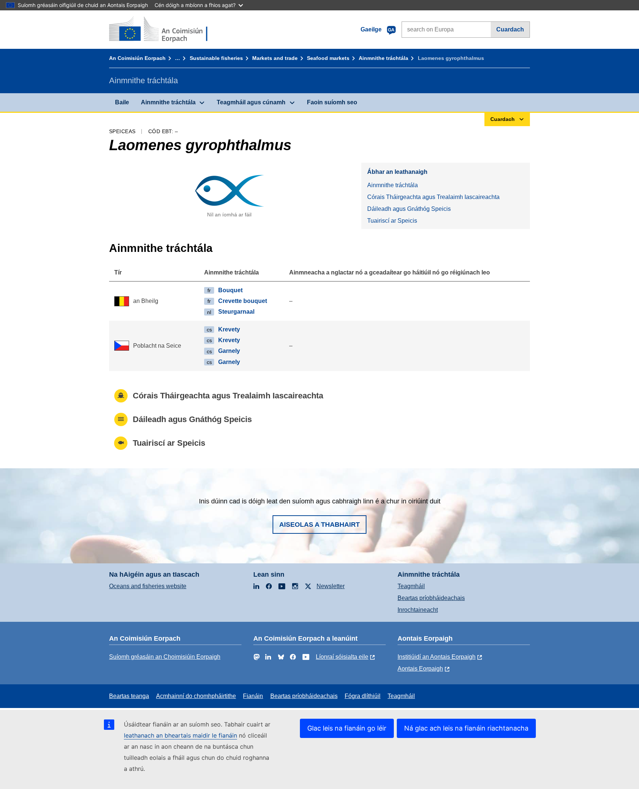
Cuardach (510, 29)
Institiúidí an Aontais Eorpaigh (437, 657)
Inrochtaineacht (418, 610)
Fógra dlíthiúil (363, 696)
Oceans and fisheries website (147, 586)
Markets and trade (275, 58)
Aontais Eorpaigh (420, 668)
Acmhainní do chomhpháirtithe (196, 696)
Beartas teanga (129, 696)
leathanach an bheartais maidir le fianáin (180, 735)
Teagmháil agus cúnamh (251, 102)
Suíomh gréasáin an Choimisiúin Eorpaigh (164, 657)
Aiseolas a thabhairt (319, 524)
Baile (122, 102)
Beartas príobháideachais (431, 598)
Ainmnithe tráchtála (383, 58)
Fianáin (253, 696)
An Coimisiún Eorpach (137, 58)
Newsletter (331, 586)
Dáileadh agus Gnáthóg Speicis (409, 209)
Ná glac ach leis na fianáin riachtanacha (466, 728)
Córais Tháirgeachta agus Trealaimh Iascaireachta (433, 197)
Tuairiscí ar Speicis (392, 221)
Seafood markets (328, 58)
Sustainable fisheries (216, 58)
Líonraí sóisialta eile (342, 657)
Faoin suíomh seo (332, 102)
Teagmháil (411, 586)
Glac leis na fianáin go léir (346, 728)
